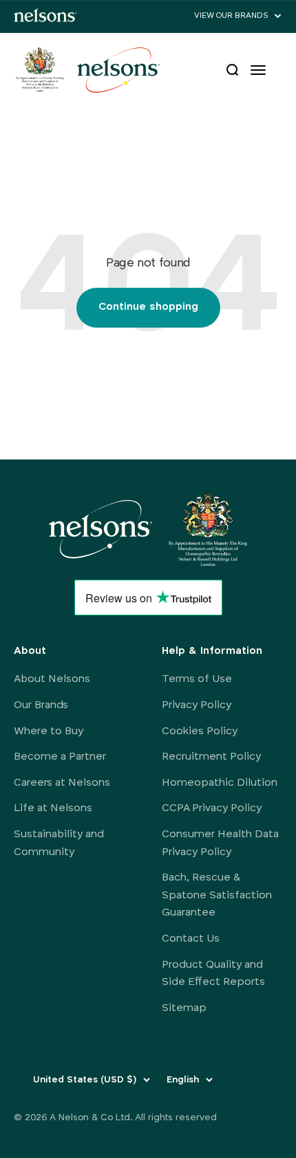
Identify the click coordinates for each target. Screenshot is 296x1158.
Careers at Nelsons (62, 782)
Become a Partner (60, 756)
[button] (238, 16)
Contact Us (191, 938)
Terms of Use (197, 679)
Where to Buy (48, 731)
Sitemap (184, 1008)
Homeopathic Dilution (219, 782)
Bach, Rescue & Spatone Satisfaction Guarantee (217, 895)
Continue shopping (148, 307)
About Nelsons (52, 679)
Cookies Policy (199, 731)
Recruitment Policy (211, 756)
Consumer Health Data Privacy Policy (220, 843)
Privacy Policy (196, 705)
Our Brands (41, 705)
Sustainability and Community (59, 843)
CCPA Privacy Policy (212, 808)
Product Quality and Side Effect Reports (213, 974)
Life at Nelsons (53, 808)
